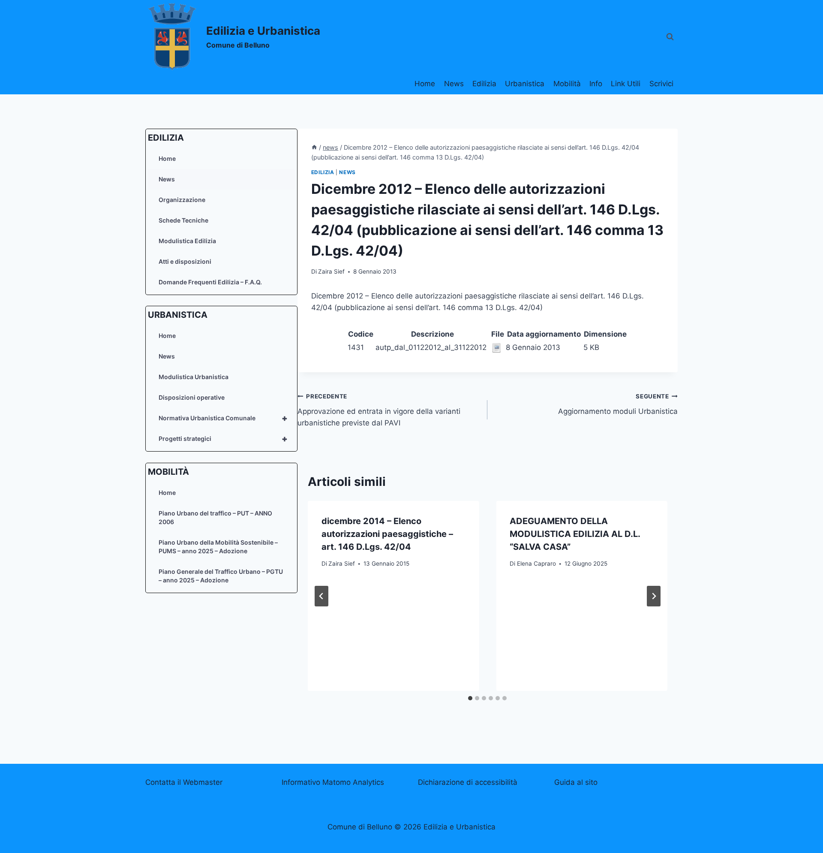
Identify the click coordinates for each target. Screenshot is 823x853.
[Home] (314, 147)
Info (595, 83)
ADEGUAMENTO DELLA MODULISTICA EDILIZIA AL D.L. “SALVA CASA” (575, 534)
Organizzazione (182, 199)
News (454, 83)
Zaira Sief (331, 271)
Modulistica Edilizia (187, 240)
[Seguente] (654, 596)
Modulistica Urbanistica (193, 376)
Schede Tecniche (183, 220)
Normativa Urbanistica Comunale (223, 418)
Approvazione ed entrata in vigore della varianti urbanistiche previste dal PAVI (378, 410)
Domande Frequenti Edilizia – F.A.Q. (210, 282)
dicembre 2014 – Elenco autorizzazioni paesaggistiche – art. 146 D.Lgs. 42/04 (387, 534)
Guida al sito (576, 782)
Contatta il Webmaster (183, 782)
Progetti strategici (223, 439)
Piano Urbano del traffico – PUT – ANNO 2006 (215, 517)
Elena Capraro (536, 563)
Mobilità (567, 83)
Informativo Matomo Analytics (333, 782)
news (347, 172)
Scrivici (661, 83)
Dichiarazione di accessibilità (467, 782)
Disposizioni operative (192, 397)
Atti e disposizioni (185, 261)
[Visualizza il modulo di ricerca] (670, 37)
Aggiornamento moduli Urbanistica (618, 404)
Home (425, 83)
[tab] (470, 698)
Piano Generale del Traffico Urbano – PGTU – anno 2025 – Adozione (221, 576)
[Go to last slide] (321, 596)
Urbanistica (524, 83)
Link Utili (625, 83)
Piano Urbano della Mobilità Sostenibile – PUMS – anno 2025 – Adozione (218, 547)
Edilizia (484, 83)
